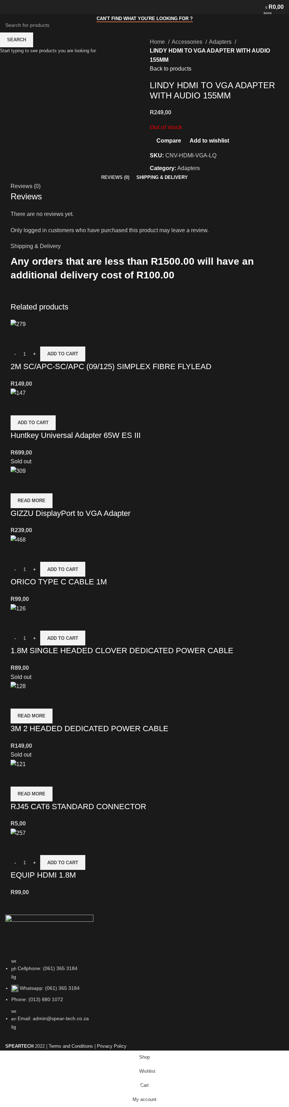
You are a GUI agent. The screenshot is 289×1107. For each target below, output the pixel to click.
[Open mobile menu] (8, 7)
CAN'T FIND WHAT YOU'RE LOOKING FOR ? (145, 18)
